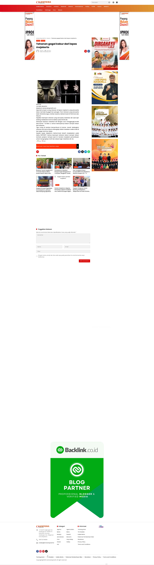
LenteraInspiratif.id (41, 38)
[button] (109, 2)
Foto (58, 539)
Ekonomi (69, 537)
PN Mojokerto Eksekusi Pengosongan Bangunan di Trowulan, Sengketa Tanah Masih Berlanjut (62, 171)
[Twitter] (82, 151)
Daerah (69, 534)
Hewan (59, 542)
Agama (59, 529)
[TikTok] (46, 551)
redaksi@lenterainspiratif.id (46, 543)
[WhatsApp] (88, 151)
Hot (58, 544)
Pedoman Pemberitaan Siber (86, 537)
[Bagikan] (88, 51)
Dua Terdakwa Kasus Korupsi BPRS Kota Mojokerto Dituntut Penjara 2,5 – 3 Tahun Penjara (81, 171)
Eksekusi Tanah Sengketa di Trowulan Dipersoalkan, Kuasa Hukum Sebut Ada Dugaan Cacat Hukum (44, 171)
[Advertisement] (29, 36)
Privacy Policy (81, 542)
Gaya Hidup (70, 539)
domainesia (60, 537)
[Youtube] (43, 551)
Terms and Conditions (84, 544)
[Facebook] (79, 151)
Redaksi (42, 50)
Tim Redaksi (81, 532)
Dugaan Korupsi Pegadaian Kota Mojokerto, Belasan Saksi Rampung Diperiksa (44, 190)
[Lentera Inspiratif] (43, 2)
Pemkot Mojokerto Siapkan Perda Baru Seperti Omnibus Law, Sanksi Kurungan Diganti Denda (63, 189)
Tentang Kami (82, 529)
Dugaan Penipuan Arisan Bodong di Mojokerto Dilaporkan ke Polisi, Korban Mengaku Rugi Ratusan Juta (81, 189)
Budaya (59, 534)
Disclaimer (81, 539)
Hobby (68, 542)
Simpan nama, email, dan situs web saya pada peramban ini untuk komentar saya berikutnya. (61, 256)
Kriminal (43, 40)
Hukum (48, 38)
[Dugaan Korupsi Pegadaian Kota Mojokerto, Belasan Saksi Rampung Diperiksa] (44, 181)
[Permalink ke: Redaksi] (38, 51)
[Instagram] (40, 551)
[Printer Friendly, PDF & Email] (41, 141)
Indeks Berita (81, 534)
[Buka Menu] (117, 2)
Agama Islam (70, 529)
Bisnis (68, 532)
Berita (58, 532)
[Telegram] (85, 151)
